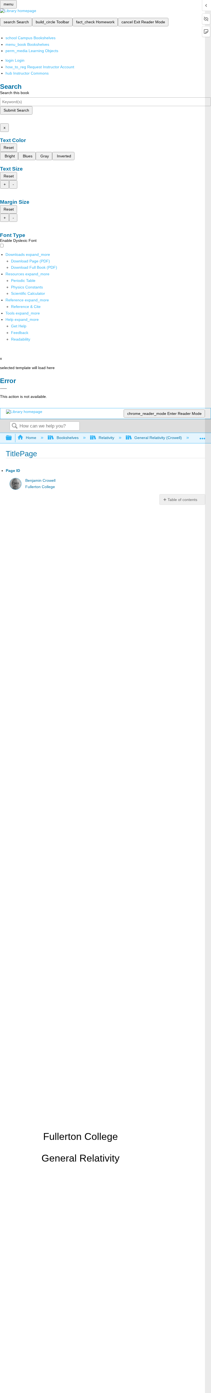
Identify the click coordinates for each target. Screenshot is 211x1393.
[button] (19, 332)
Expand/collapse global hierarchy (12, 438)
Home (31, 437)
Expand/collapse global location (202, 436)
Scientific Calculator (28, 293)
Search (15, 426)
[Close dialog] (3, 388)
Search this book (14, 92)
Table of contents (182, 499)
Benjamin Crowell (40, 481)
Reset (9, 147)
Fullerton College (40, 487)
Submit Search (16, 110)
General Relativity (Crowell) (158, 437)
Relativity (106, 437)
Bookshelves (67, 437)
